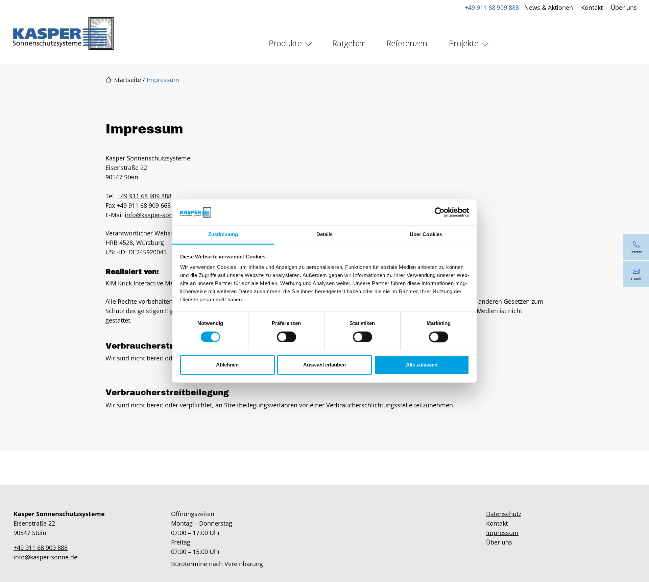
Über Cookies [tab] (426, 234)
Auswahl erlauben (324, 365)
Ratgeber (348, 43)
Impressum (502, 533)
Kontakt (592, 7)
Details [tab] (324, 234)
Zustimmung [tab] (223, 234)
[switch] (286, 336)
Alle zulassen (421, 365)
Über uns (624, 7)
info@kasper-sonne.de (157, 215)
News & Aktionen (548, 7)
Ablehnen (227, 365)
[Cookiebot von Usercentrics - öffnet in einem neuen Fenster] (439, 212)
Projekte (464, 43)
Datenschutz (503, 514)
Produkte (285, 43)
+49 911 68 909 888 (492, 7)
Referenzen (406, 43)
